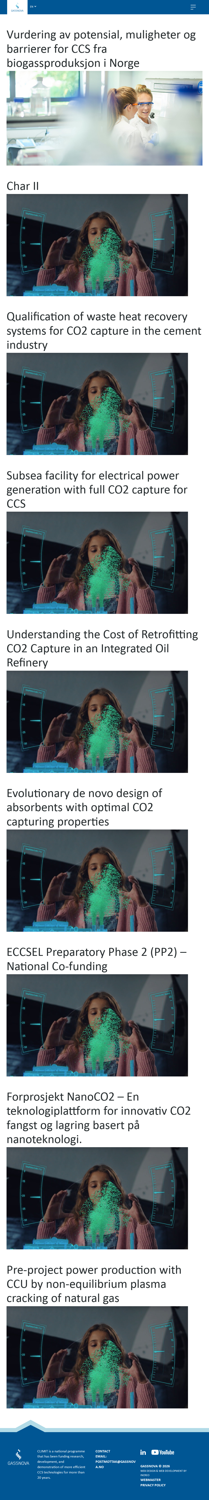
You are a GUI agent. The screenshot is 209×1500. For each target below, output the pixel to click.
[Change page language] (33, 6)
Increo (144, 1475)
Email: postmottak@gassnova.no (116, 1461)
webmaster (150, 1479)
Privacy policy (153, 1484)
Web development (171, 1471)
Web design (148, 1471)
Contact (103, 1450)
